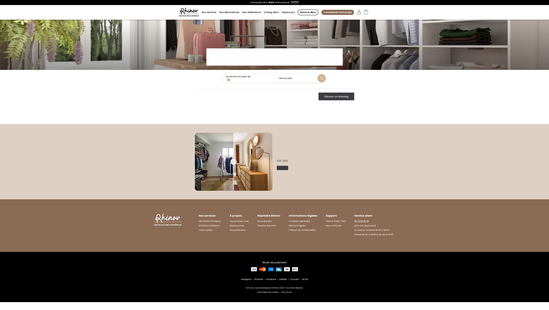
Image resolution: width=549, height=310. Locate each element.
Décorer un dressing (336, 96)
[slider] (234, 162)
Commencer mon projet (338, 12)
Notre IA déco (308, 12)
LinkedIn (283, 279)
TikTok (305, 279)
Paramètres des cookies (267, 292)
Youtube (294, 279)
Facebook (271, 279)
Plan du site (286, 292)
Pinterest (258, 279)
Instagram (246, 279)
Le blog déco (271, 12)
